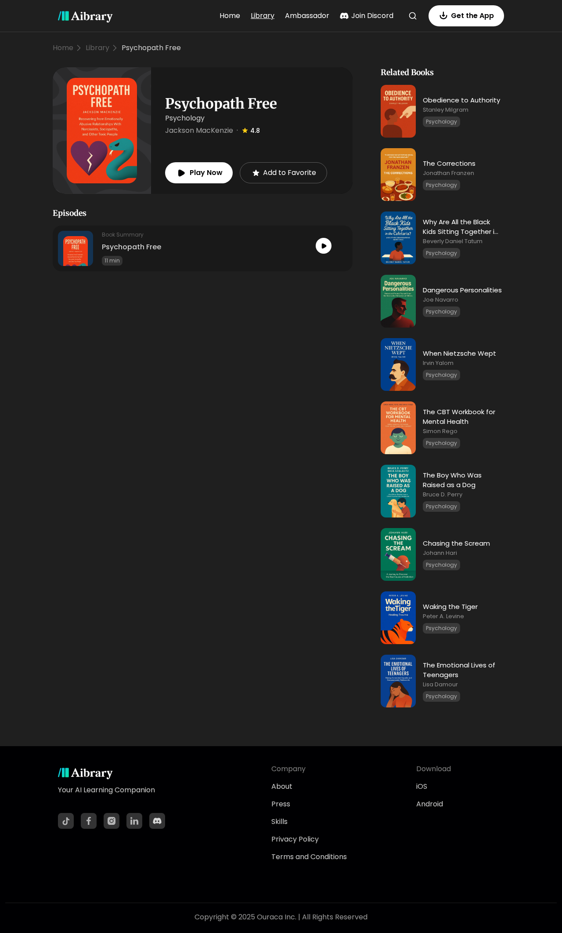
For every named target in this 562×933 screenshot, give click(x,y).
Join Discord (372, 16)
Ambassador (307, 16)
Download (433, 769)
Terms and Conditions (309, 857)
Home (230, 16)
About (281, 786)
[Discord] (157, 821)
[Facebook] (89, 821)
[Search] (413, 16)
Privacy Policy (295, 839)
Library (262, 16)
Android (429, 804)
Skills (279, 821)
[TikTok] (66, 821)
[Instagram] (111, 821)
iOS (421, 786)
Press (280, 804)
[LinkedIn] (134, 821)
